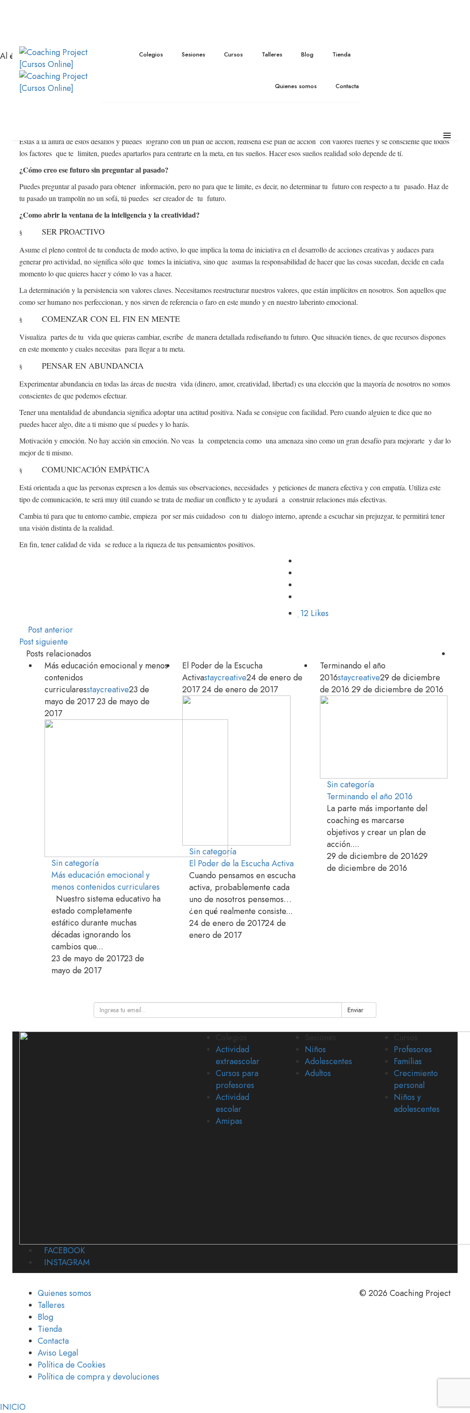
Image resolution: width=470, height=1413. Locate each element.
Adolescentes (328, 1061)
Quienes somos (64, 1293)
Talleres (51, 1305)
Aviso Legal (58, 1353)
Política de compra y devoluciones (98, 1377)
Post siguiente (43, 642)
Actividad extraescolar (237, 1055)
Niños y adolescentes (417, 1103)
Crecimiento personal (416, 1079)
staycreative (108, 689)
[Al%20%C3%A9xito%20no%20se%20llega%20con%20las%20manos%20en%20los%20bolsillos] (300, 561)
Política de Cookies (72, 1365)
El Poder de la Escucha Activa (241, 863)
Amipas (229, 1121)
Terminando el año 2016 (370, 796)
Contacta (53, 1341)
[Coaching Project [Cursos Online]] (57, 57)
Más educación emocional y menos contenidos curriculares (105, 881)
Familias (408, 1061)
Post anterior (50, 630)
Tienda (50, 1329)
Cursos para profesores (237, 1079)
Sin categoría (75, 863)
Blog (45, 1317)
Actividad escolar (232, 1103)
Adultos (318, 1073)
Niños (315, 1049)
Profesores (413, 1049)
